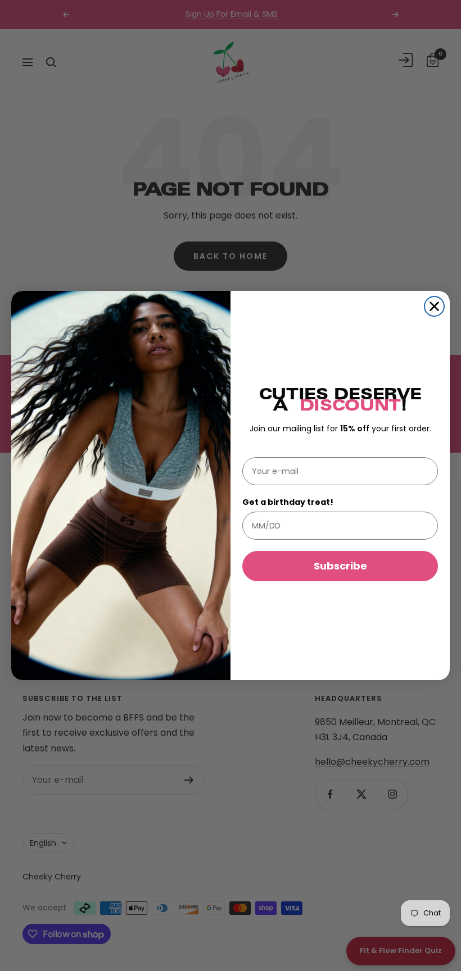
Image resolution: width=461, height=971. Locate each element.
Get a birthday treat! (287, 502)
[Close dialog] (434, 306)
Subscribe (340, 566)
